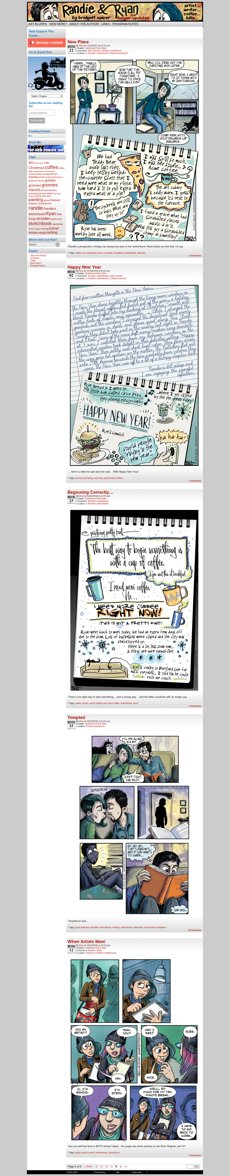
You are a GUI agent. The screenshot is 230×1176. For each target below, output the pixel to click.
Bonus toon (38, 163)
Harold (34, 190)
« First (88, 1166)
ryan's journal (116, 276)
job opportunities (48, 190)
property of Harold (38, 203)
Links (106, 24)
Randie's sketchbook (111, 50)
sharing (116, 927)
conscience (50, 171)
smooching (149, 927)
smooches (138, 927)
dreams (42, 177)
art (31, 162)
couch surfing (95, 703)
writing (52, 232)
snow (31, 229)
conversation (35, 174)
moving (37, 196)
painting (36, 199)
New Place (78, 41)
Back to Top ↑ (154, 1172)
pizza (47, 200)
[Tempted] (134, 915)
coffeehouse (101, 1152)
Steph (99, 950)
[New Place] (134, 241)
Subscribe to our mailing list (45, 104)
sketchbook (40, 223)
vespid (42, 232)
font (105, 703)
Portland (55, 200)
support (37, 229)
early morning (53, 177)
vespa (33, 232)
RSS (144, 1172)
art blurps (37, 24)
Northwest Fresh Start (95, 48)
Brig (81, 45)
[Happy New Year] (134, 466)
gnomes (50, 184)
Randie (96, 50)
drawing (33, 176)
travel (54, 228)
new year (46, 196)
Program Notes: (125, 24)
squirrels (141, 253)
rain (49, 203)
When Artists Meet (86, 941)
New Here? (58, 24)
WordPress (111, 1172)
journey (43, 193)
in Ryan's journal (117, 278)
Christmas (36, 168)
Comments (195, 256)
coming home (38, 171)
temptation (161, 927)
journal (78, 478)
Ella (90, 50)
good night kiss (82, 927)
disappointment (50, 174)
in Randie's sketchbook (97, 53)
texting (45, 228)
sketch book (56, 219)
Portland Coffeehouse (105, 953)
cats (46, 162)
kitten (50, 193)
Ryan (50, 213)
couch (85, 703)
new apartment (89, 253)
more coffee (113, 703)
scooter (43, 218)
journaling (33, 193)
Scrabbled (119, 253)
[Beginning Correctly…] (134, 691)
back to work (88, 1152)
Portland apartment (118, 53)
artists (78, 1152)
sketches (57, 224)
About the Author (84, 24)
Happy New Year (84, 267)
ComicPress (125, 1172)
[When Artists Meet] (134, 1141)
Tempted (76, 717)
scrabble (108, 253)
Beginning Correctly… (90, 492)
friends (41, 181)
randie (36, 208)
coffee (51, 167)
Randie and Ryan (115, 12)
